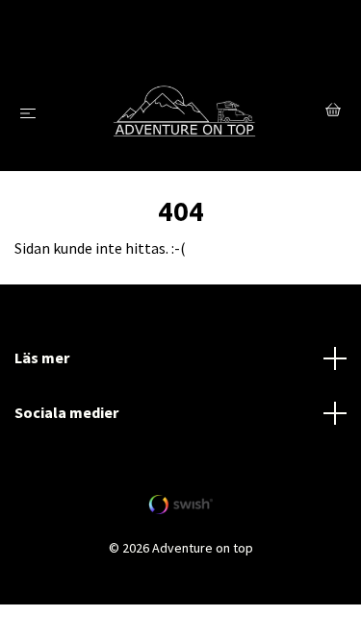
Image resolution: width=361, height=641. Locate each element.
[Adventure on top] (184, 112)
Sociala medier (66, 412)
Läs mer (41, 357)
